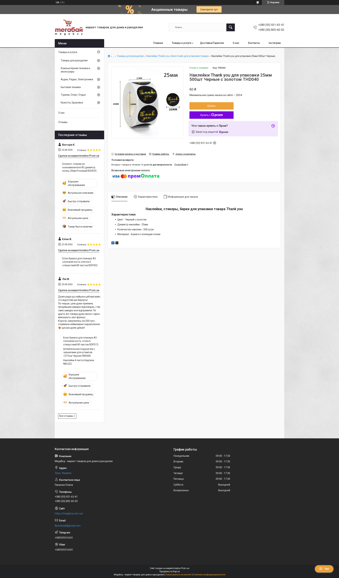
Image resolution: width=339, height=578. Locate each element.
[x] (116, 243)
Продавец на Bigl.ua (169, 571)
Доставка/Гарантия (212, 43)
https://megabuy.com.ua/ (69, 513)
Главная (158, 43)
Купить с (205, 115)
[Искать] (230, 27)
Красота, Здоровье (72, 102)
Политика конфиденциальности (209, 574)
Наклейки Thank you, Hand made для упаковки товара (177, 56)
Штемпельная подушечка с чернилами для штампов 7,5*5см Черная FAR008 (79, 352)
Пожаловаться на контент (178, 574)
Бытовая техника (71, 87)
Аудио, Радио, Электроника (77, 79)
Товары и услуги (181, 43)
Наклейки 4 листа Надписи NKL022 (78, 362)
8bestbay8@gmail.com (68, 525)
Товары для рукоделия (130, 56)
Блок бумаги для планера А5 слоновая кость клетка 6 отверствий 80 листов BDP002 (79, 262)
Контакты (254, 43)
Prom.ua (185, 568)
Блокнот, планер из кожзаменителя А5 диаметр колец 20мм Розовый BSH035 (79, 167)
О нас (236, 43)
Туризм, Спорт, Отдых (73, 94)
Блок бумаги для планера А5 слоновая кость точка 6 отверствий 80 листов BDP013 (80, 341)
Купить (211, 105)
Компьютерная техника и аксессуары (75, 70)
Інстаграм (275, 43)
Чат (327, 568)
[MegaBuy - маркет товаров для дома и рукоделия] (69, 27)
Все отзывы (66, 415)
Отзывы (62, 122)
